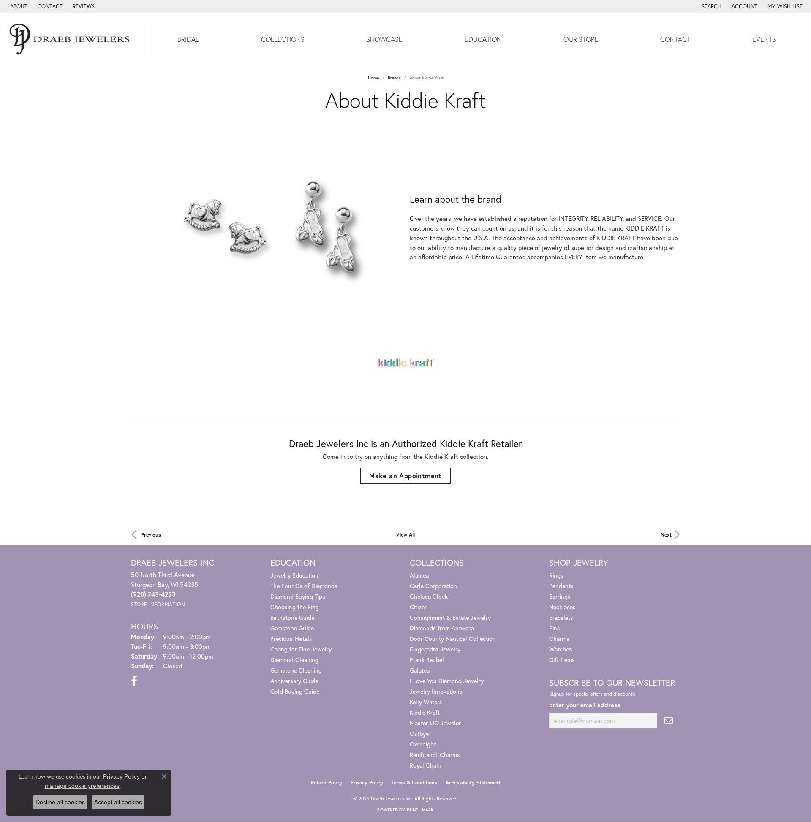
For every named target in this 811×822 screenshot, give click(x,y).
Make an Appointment (405, 475)
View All (405, 534)
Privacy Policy (367, 782)
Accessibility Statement (473, 782)
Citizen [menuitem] (419, 607)
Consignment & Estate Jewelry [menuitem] (450, 617)
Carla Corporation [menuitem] (433, 586)
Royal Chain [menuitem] (425, 765)
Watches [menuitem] (560, 649)
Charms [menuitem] (559, 639)
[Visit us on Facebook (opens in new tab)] (134, 681)
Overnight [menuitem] (423, 744)
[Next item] (394, 227)
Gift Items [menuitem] (562, 660)
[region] (266, 228)
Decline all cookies (60, 802)
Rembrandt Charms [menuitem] (435, 755)
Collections (283, 39)
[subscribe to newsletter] (668, 720)
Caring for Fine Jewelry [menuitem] (301, 649)
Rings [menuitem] (556, 575)
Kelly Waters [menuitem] (426, 702)
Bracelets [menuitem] (561, 617)
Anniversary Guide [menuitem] (294, 681)
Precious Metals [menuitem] (291, 639)
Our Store (581, 39)
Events (764, 39)
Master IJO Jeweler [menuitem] (435, 723)
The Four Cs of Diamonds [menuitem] (303, 586)
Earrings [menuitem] (560, 596)
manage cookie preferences (82, 785)
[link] (17, 6)
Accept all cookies (118, 802)
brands (394, 78)
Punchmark (420, 810)
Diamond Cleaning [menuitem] (294, 660)
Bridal (188, 39)
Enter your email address (584, 705)
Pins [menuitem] (554, 628)
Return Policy (326, 782)
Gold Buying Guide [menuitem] (294, 691)
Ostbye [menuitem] (419, 734)
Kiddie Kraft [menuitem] (425, 712)
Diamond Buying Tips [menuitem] (297, 596)
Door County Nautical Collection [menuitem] (453, 639)
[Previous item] (137, 227)
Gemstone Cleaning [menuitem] (296, 670)
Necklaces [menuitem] (562, 607)
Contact (675, 39)
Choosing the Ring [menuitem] (294, 607)
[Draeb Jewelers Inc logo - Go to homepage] (71, 39)
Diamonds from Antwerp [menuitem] (442, 628)
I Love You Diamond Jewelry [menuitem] (447, 681)
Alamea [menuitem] (419, 575)
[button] (710, 6)
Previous (151, 534)
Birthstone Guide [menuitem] (292, 617)
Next (666, 534)
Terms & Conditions (414, 782)
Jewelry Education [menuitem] (294, 575)
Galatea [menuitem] (420, 670)
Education (483, 39)
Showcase (384, 39)
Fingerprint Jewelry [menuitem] (435, 649)
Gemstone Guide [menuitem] (292, 628)
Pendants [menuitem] (561, 586)
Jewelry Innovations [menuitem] (436, 691)
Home (373, 78)
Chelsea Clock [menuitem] (429, 596)
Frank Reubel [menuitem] (427, 660)
